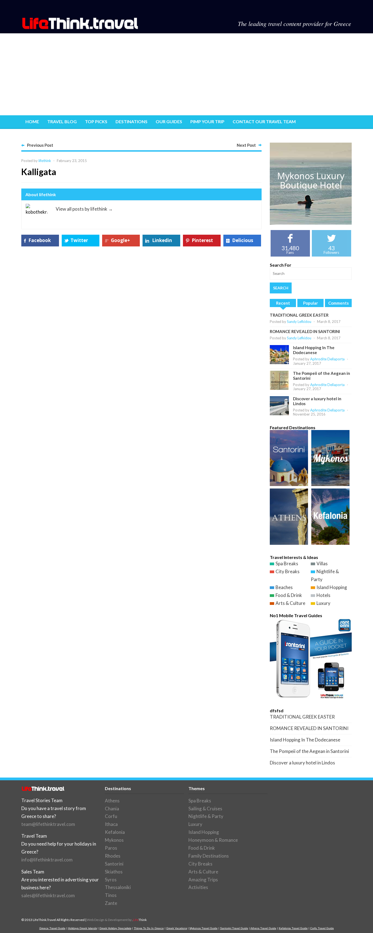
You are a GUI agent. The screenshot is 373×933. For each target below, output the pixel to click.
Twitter (79, 240)
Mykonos (114, 840)
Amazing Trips (203, 879)
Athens (112, 801)
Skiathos (114, 872)
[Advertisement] (186, 74)
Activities (198, 887)
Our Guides (169, 121)
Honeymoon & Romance (213, 840)
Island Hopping (331, 587)
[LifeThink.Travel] (80, 27)
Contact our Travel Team (264, 121)
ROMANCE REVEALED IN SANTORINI (305, 331)
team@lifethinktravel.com (48, 824)
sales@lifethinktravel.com (48, 895)
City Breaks (288, 571)
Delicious (242, 240)
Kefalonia (115, 832)
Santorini (114, 864)
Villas (322, 563)
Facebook (39, 240)
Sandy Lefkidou (299, 321)
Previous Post (40, 145)
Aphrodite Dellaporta (327, 359)
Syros (111, 879)
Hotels (323, 595)
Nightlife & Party (205, 816)
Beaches (284, 587)
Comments (338, 303)
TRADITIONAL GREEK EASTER (299, 315)
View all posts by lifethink (84, 209)
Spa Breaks (287, 563)
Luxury (323, 603)
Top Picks (96, 121)
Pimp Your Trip (207, 121)
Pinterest (202, 240)
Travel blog (62, 121)
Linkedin (162, 240)
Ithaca (111, 824)
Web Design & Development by (117, 920)
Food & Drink (289, 595)
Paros (111, 848)
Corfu (111, 816)
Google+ (120, 240)
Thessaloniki (118, 887)
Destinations (131, 121)
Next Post (246, 145)
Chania (112, 808)
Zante (111, 903)
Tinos (111, 895)
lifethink (45, 160)
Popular (310, 303)
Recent (283, 303)
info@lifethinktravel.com (47, 860)
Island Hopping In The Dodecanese (313, 350)
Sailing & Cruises (205, 808)
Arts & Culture (290, 603)
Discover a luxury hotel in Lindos (302, 763)
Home (32, 121)
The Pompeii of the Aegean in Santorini (309, 751)
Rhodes (112, 856)
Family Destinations (208, 856)
